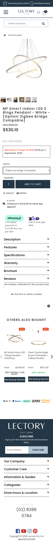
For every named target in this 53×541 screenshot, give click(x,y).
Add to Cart (33, 184)
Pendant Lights (15, 35)
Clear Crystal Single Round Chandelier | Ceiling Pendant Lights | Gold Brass (38, 357)
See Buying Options (15, 379)
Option (6, 163)
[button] (39, 13)
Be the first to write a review (26, 294)
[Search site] (43, 24)
